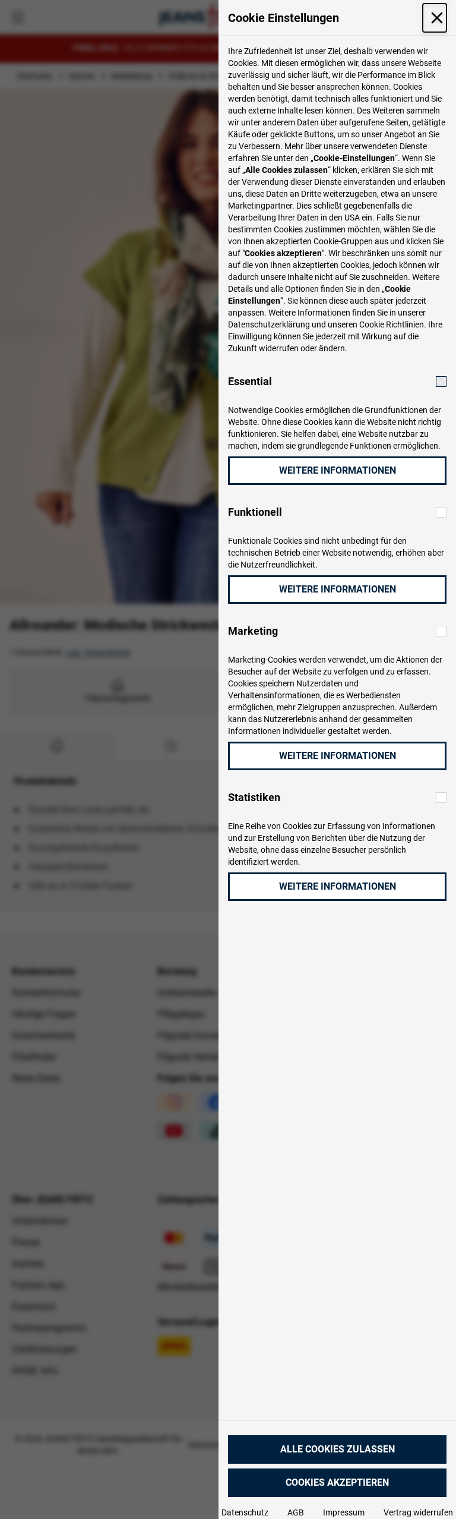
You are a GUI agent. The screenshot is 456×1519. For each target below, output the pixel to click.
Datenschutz (244, 1512)
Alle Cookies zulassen (337, 1449)
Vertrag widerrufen (418, 1512)
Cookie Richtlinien (391, 324)
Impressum (344, 1512)
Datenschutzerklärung (269, 324)
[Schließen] (434, 18)
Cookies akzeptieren (337, 1482)
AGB (295, 1512)
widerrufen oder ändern (302, 348)
